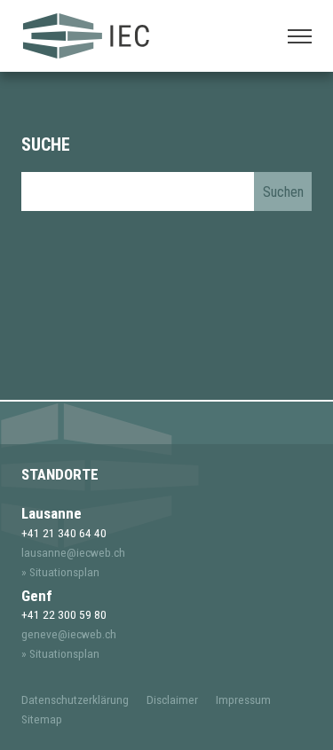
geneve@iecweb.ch (68, 634)
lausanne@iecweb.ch (73, 552)
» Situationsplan (60, 572)
